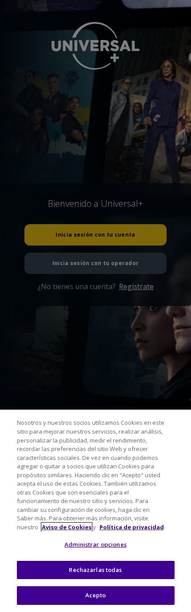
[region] (95, 511)
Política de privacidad (131, 527)
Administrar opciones (95, 544)
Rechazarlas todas (95, 570)
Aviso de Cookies (67, 527)
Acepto (95, 595)
